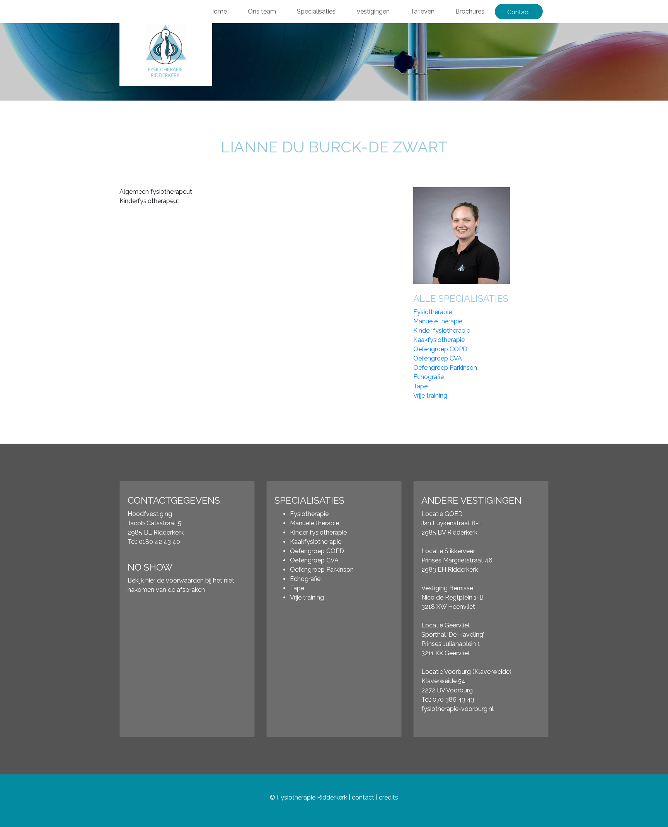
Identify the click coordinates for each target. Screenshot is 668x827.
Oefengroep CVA (437, 358)
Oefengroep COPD (440, 349)
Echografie (428, 377)
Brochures (469, 11)
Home (218, 11)
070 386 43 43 (453, 699)
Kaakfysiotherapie (439, 339)
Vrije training (430, 395)
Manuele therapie (437, 321)
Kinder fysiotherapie (441, 330)
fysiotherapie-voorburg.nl (457, 709)
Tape (420, 386)
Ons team (262, 11)
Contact (518, 12)
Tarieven (423, 11)
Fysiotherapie (432, 312)
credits (388, 797)
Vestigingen (373, 11)
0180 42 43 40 (159, 541)
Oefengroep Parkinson (445, 367)
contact (363, 797)
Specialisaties (316, 11)
